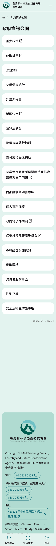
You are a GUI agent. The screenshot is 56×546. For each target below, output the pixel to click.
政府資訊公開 (19, 17)
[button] (50, 6)
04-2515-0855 (24, 475)
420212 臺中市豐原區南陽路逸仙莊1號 (25, 513)
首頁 (3, 17)
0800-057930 (16, 497)
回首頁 (21, 5)
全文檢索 (9, 543)
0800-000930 (16, 489)
